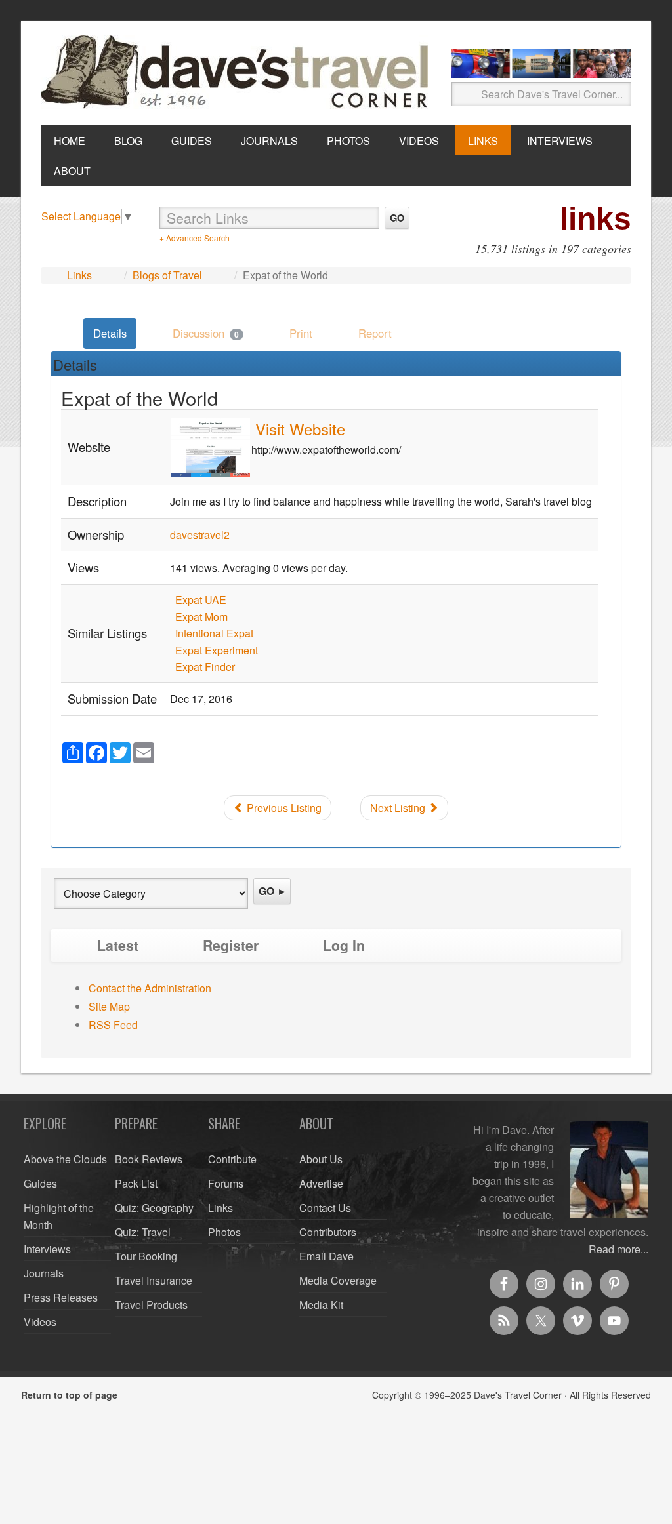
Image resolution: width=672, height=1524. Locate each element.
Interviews (47, 1248)
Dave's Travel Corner (237, 72)
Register (231, 945)
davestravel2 (200, 534)
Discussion (206, 333)
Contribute (232, 1159)
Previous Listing (283, 807)
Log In (344, 945)
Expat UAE (200, 599)
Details (110, 333)
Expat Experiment (216, 650)
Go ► (273, 890)
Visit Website (300, 428)
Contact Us (325, 1207)
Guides (40, 1183)
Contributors (327, 1231)
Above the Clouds (65, 1159)
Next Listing (399, 807)
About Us (321, 1159)
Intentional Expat (214, 633)
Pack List (136, 1183)
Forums (225, 1183)
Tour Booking (146, 1256)
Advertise (321, 1183)
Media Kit (321, 1304)
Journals (44, 1273)
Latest (117, 945)
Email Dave (326, 1256)
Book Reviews (148, 1159)
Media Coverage (338, 1280)
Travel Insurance (153, 1280)
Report (375, 333)
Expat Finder (205, 666)
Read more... (618, 1248)
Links (79, 275)
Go (397, 218)
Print (300, 333)
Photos (224, 1231)
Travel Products (151, 1304)
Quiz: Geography (154, 1207)
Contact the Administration (150, 987)
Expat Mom (201, 616)
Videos (40, 1321)
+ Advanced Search (194, 237)
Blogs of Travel (167, 275)
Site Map (109, 1006)
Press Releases (61, 1297)
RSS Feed (113, 1024)
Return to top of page (69, 1394)
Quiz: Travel (143, 1231)
